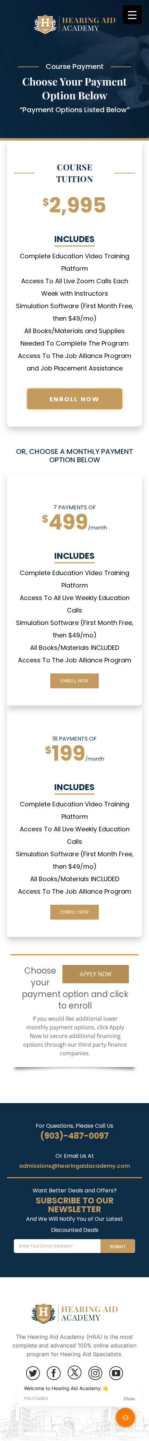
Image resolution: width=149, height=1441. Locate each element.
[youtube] (116, 1373)
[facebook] (54, 1373)
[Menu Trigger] (132, 14)
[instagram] (95, 1373)
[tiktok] (74, 1372)
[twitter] (33, 1373)
